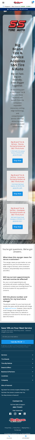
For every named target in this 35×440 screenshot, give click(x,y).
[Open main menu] (3, 3)
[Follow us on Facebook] (10, 413)
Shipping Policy (25, 428)
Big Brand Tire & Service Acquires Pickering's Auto (15, 390)
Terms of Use (16, 428)
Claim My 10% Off (16, 342)
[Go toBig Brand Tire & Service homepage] (18, 2)
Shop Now (17, 161)
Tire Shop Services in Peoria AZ (10, 395)
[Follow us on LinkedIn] (24, 413)
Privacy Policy (20, 347)
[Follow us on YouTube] (20, 413)
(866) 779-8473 (17, 407)
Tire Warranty (17, 430)
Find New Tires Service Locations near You (13, 392)
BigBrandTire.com (10, 308)
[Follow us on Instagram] (15, 413)
